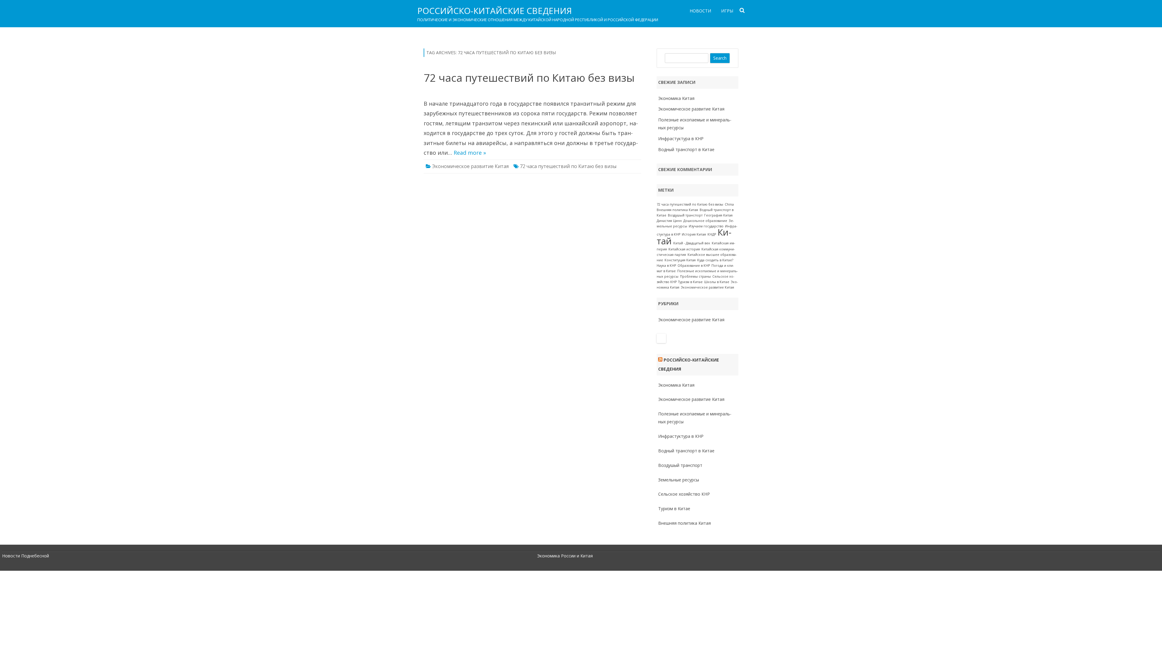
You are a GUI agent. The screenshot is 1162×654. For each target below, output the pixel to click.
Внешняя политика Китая (677, 210)
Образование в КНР (694, 265)
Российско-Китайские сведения (494, 10)
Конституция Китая (680, 260)
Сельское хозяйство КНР (684, 494)
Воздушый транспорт (685, 215)
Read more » (470, 152)
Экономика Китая (676, 98)
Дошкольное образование (705, 221)
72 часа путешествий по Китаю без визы (529, 78)
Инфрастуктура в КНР (681, 138)
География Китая (718, 215)
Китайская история (684, 249)
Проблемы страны (695, 276)
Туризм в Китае (690, 282)
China (729, 204)
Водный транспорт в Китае (686, 149)
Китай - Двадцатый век (691, 243)
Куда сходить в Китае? (715, 260)
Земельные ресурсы (678, 480)
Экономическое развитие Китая (470, 166)
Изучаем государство (706, 226)
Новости (700, 11)
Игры (727, 11)
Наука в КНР (666, 265)
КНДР (711, 234)
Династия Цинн (669, 221)
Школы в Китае (716, 282)
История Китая (694, 234)
